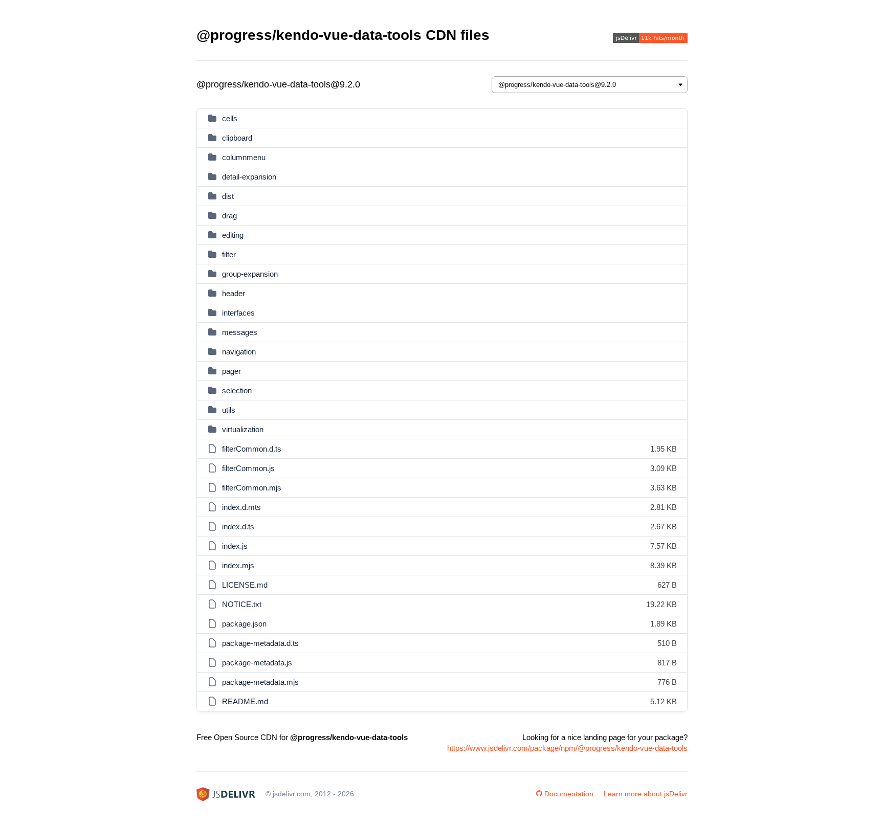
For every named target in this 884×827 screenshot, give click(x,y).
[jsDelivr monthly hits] (650, 39)
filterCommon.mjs (251, 487)
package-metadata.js (257, 662)
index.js (235, 546)
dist (228, 196)
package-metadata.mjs (260, 682)
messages (239, 332)
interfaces (238, 312)
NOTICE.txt (241, 604)
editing (233, 235)
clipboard (237, 137)
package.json (244, 623)
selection (237, 390)
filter (229, 254)
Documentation (568, 794)
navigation (239, 351)
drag (229, 215)
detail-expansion (249, 176)
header (233, 293)
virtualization (242, 429)
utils (228, 410)
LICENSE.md (245, 584)
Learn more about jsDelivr (646, 794)
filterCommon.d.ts (251, 448)
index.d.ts (238, 526)
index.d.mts (241, 507)
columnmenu (244, 157)
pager (231, 371)
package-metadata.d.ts (260, 643)
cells (229, 118)
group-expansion (250, 274)
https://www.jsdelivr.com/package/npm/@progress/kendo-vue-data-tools (567, 748)
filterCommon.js (248, 468)
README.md (245, 701)
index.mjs (238, 565)
